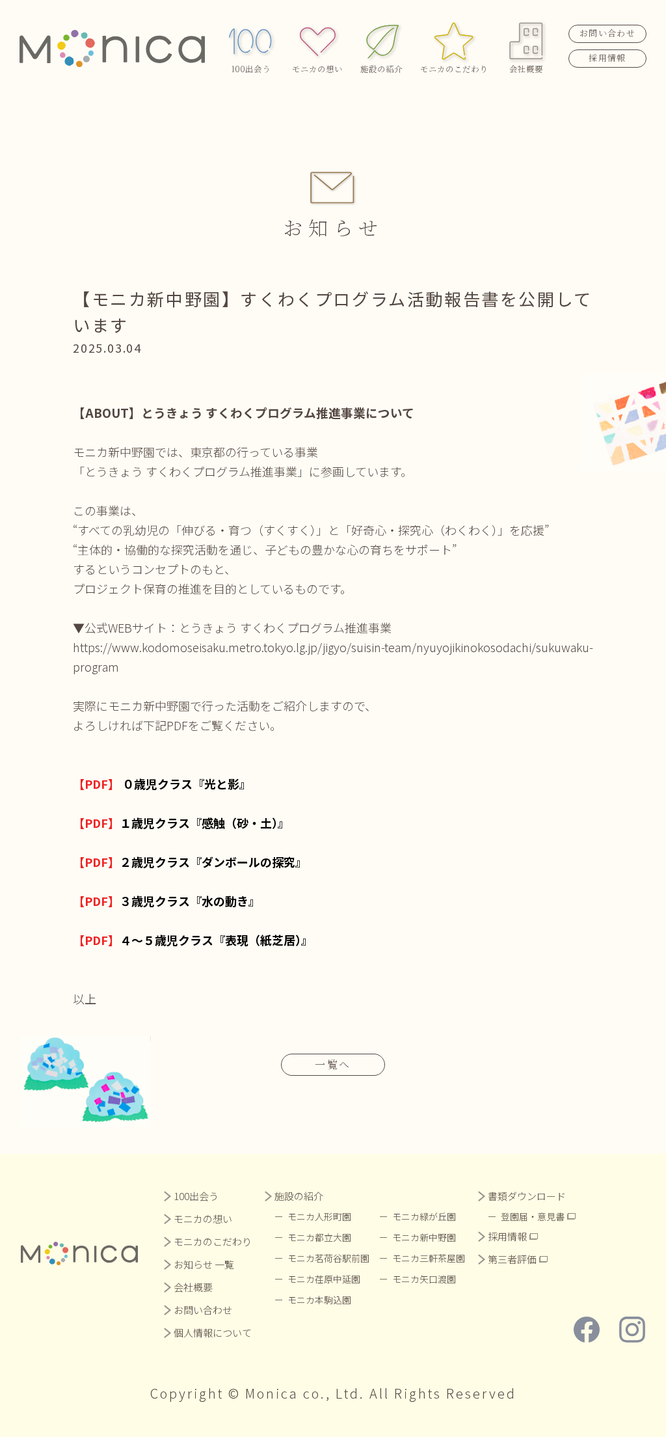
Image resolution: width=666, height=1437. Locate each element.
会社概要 (526, 68)
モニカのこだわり (454, 68)
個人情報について (213, 1332)
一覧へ (333, 1064)
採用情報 (607, 57)
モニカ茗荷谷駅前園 (328, 1258)
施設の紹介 (381, 68)
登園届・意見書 (533, 1216)
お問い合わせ (607, 33)
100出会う (251, 68)
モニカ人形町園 (319, 1216)
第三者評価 (512, 1259)
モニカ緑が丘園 (424, 1216)
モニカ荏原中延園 (323, 1278)
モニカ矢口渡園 (424, 1278)
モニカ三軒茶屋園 (428, 1258)
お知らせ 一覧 (204, 1264)
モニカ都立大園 (319, 1237)
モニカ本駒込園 (319, 1299)
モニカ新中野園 (424, 1237)
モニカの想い (317, 68)
